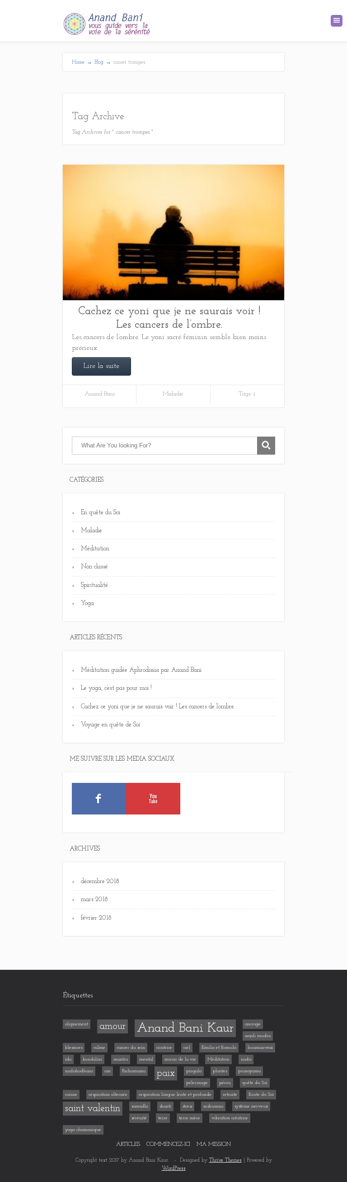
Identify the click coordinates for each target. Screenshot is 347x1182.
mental (146, 1059)
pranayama (249, 1071)
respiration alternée (108, 1094)
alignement (76, 1024)
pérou (225, 1082)
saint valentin (92, 1108)
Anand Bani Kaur (185, 1028)
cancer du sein (131, 1047)
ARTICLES (128, 1144)
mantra (120, 1059)
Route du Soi (261, 1094)
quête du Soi (254, 1082)
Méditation (95, 548)
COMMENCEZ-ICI (168, 1144)
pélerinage (197, 1082)
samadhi (139, 1106)
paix (166, 1073)
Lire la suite (101, 366)
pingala (194, 1071)
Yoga (87, 603)
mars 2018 (94, 899)
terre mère (189, 1118)
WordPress (174, 1168)
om (107, 1071)
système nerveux (251, 1106)
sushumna (213, 1106)
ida (68, 1059)
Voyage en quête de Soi (110, 724)
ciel (186, 1047)
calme (99, 1047)
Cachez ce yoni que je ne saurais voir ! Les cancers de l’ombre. (169, 318)
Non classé (94, 566)
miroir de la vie (180, 1059)
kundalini (92, 1059)
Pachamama (133, 1071)
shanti (165, 1106)
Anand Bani (99, 394)
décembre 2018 (100, 881)
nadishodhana (79, 1071)
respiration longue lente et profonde (175, 1094)
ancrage (253, 1024)
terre (163, 1118)
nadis (246, 1059)
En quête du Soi (100, 512)
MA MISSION (214, 1144)
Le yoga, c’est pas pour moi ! (116, 688)
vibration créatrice (229, 1118)
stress (187, 1106)
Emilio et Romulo (219, 1047)
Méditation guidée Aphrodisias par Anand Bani (141, 670)
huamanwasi (260, 1047)
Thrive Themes (225, 1160)
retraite (230, 1094)
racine (71, 1094)
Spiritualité (94, 585)
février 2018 (96, 918)
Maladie (173, 394)
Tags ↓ (247, 394)
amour (112, 1026)
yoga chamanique (83, 1129)
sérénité (139, 1118)
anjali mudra (258, 1035)
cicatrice (164, 1047)
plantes (220, 1071)
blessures (73, 1047)
